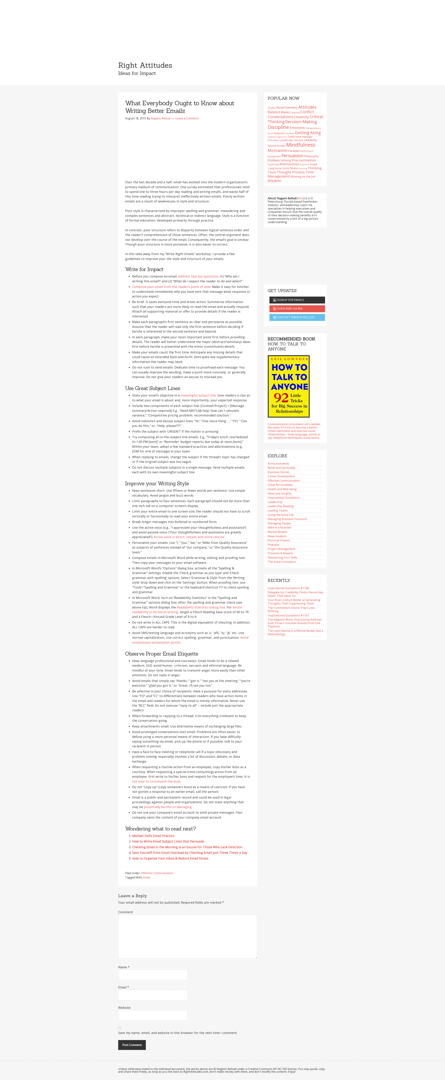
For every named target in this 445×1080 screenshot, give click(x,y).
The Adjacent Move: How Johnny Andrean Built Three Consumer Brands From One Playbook (295, 623)
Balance (274, 112)
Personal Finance (279, 540)
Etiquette (279, 133)
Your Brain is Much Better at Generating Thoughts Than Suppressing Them (294, 601)
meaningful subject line (198, 395)
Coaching (295, 112)
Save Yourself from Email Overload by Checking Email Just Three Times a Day (189, 852)
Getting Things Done (277, 137)
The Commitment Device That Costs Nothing (291, 609)
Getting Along (308, 132)
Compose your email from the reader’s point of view (171, 287)
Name (124, 967)
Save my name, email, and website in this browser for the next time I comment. (177, 1033)
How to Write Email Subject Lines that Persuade (168, 841)
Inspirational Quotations (284, 498)
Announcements (278, 463)
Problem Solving (279, 160)
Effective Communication (157, 873)
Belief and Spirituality (282, 468)
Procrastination (304, 160)
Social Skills (282, 168)
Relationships (289, 164)
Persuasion (292, 155)
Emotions (297, 127)
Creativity (301, 116)
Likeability (310, 140)
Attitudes (307, 107)
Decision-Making (301, 121)
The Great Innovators (282, 562)
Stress (294, 168)
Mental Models (277, 145)
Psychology (273, 164)
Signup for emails (290, 300)
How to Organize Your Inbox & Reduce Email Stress (170, 858)
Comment (125, 912)
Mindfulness (300, 144)
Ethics (270, 133)
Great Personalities (280, 485)
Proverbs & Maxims (280, 553)
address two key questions (198, 276)
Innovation (273, 140)
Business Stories (278, 472)
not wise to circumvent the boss (156, 781)
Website (124, 1007)
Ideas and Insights (280, 493)
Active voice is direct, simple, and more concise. (189, 537)
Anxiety (272, 107)
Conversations (280, 116)
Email (146, 877)
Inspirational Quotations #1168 (288, 588)
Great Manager (303, 136)
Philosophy (311, 156)
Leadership (275, 502)
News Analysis (277, 536)
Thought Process (291, 172)
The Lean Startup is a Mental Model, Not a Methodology (295, 632)
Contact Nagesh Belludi (295, 317)
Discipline (278, 127)
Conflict (307, 111)
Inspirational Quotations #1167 (288, 615)
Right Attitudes (145, 65)
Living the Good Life (281, 515)
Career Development (281, 476)
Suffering (303, 168)
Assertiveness (287, 107)
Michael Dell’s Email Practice (153, 836)
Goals (291, 136)
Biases (285, 112)
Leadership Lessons (291, 140)
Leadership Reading (281, 506)
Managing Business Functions (287, 519)
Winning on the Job (302, 176)
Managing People (279, 523)
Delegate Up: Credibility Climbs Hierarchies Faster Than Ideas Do (295, 594)
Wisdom (274, 180)
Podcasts (273, 545)
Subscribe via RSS (289, 308)
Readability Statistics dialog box (201, 607)
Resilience (304, 164)
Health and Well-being (282, 489)
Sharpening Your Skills (282, 557)
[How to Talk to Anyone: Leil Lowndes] (289, 385)
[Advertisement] (222, 26)
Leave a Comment (187, 118)
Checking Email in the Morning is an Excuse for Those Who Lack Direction (187, 847)
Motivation (278, 150)
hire (301, 198)
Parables (294, 151)
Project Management (281, 549)
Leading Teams (278, 510)
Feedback (289, 133)
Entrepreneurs (313, 128)
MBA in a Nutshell (279, 527)
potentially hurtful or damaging (168, 807)
